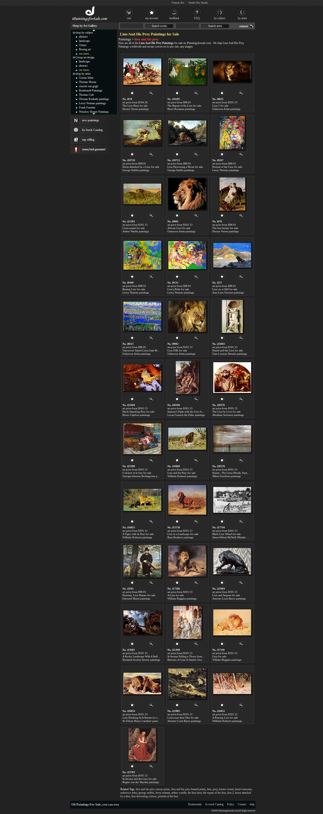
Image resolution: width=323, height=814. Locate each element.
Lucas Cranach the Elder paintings (186, 414)
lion (209, 789)
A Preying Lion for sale (225, 717)
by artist (242, 18)
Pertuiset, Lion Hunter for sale (138, 595)
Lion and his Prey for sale (181, 472)
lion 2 (230, 792)
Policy (230, 804)
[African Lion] (187, 194)
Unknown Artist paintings (226, 109)
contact (243, 26)
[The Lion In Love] (232, 377)
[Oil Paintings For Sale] (90, 21)
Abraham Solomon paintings (228, 414)
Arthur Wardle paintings (135, 231)
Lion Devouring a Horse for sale (185, 166)
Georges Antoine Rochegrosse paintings (144, 476)
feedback (174, 18)
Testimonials (195, 804)
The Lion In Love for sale (226, 411)
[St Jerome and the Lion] (142, 744)
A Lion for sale (175, 595)
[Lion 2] (232, 71)
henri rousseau (243, 789)
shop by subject (84, 32)
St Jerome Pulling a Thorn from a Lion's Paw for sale (196, 656)
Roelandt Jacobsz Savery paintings (141, 659)
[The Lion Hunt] (142, 71)
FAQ (197, 18)
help (252, 804)
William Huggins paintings (181, 598)
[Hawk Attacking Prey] (142, 377)
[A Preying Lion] (232, 683)
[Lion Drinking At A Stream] (142, 683)
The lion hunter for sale (225, 228)
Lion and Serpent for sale (226, 595)
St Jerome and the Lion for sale (139, 778)
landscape (84, 41)
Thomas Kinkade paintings (94, 99)
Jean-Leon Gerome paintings (228, 292)
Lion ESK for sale (177, 350)
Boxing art (85, 49)
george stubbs (146, 792)
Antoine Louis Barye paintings (229, 598)
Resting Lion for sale (133, 289)
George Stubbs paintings (135, 170)
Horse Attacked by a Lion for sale (140, 166)
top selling (88, 139)
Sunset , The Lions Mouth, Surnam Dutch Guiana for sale (243, 472)
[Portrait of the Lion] (232, 132)
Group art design (84, 57)
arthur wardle (178, 792)
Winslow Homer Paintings (94, 111)
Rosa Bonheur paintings (180, 537)
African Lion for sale (178, 228)
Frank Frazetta (87, 107)
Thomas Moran (87, 82)
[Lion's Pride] (187, 255)
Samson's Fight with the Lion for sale (187, 411)
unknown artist (128, 792)
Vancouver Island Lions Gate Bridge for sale (146, 350)
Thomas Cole (86, 94)
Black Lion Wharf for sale (226, 534)
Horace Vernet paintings (135, 109)
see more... (85, 53)
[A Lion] (187, 561)
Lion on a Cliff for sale (224, 289)
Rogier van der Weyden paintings (140, 782)
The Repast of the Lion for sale (184, 105)
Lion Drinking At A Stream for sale (141, 717)
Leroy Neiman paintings (225, 170)
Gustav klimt (86, 77)
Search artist (215, 26)
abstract (83, 36)
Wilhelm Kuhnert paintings (182, 476)
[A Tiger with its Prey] (142, 500)
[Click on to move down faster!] (94, 113)
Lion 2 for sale (220, 105)
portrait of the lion (168, 796)
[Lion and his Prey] (187, 438)
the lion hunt (195, 792)
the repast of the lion (214, 792)
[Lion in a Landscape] (187, 500)
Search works (159, 26)
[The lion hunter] (232, 194)
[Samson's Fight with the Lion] (187, 377)
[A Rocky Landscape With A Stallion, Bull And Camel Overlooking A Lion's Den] (142, 622)
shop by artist (83, 73)
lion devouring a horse (144, 796)
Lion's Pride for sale (178, 289)
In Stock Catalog (92, 130)
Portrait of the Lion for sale (227, 166)
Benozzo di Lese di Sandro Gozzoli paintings (192, 659)
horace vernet (226, 789)
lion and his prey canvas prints (153, 789)
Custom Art (178, 2)
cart (129, 18)
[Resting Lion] (142, 255)
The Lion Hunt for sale (135, 105)
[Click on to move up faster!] (94, 30)
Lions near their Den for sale (183, 717)
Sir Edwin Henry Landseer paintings (142, 720)
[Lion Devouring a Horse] (187, 132)
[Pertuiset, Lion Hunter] (142, 561)
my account (151, 18)
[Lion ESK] (187, 316)
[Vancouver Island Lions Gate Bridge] (142, 316)
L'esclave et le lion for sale (136, 472)
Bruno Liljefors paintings (136, 414)
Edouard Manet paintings (136, 598)
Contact (242, 804)
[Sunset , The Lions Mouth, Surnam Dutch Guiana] (232, 438)
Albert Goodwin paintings (226, 476)
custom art (160, 46)
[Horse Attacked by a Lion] (142, 132)
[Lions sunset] (142, 194)
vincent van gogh (88, 86)
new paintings (90, 120)
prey (215, 789)
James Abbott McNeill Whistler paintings (234, 537)
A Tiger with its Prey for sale (138, 534)
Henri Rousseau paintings (181, 109)
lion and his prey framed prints (188, 789)
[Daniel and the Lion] (232, 316)
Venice (83, 45)
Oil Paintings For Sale (86, 804)
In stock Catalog (214, 804)
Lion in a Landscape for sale (182, 534)
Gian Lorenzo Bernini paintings (229, 353)
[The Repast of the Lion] (187, 71)
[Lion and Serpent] (232, 561)
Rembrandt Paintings (90, 90)
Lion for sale (219, 656)
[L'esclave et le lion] (142, 438)
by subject (219, 18)
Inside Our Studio (198, 2)
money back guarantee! (93, 149)
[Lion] (232, 622)
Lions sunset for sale (133, 228)
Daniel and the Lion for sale (227, 350)
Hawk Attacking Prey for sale (138, 411)
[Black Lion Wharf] (232, 500)
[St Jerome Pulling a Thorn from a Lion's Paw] (187, 622)
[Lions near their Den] (187, 683)
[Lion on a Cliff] (232, 255)
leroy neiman (163, 792)
